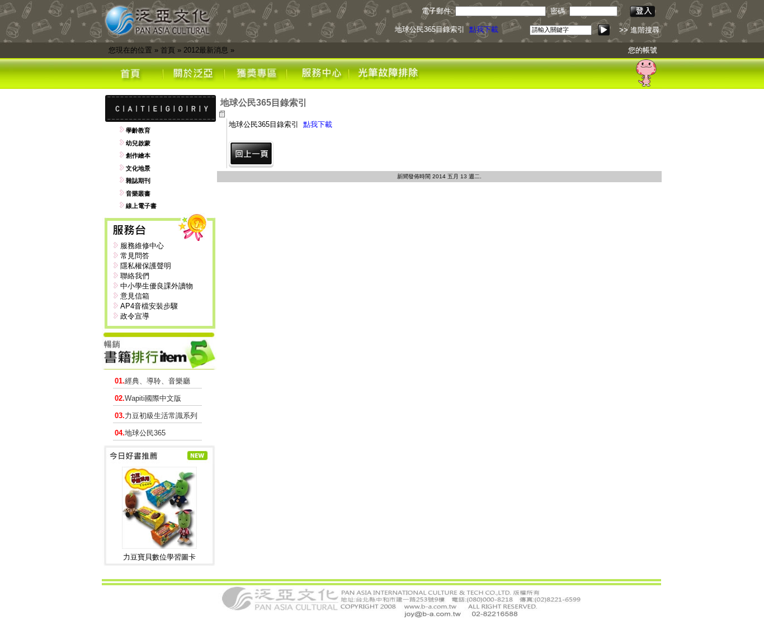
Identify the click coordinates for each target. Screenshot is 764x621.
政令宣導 (134, 316)
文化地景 (138, 168)
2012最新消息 (205, 50)
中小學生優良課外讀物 (156, 286)
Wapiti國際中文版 (148, 398)
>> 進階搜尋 (639, 30)
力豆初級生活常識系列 (156, 415)
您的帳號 (642, 50)
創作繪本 (138, 155)
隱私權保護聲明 (145, 266)
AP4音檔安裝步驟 (149, 306)
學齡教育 (138, 130)
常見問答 (134, 256)
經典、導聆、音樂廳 (152, 381)
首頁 (168, 50)
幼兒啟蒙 (138, 143)
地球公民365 (140, 433)
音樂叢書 (138, 193)
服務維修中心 (142, 245)
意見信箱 (134, 296)
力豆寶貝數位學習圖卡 (159, 557)
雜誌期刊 (138, 180)
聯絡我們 (134, 276)
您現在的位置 (130, 50)
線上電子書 (141, 205)
